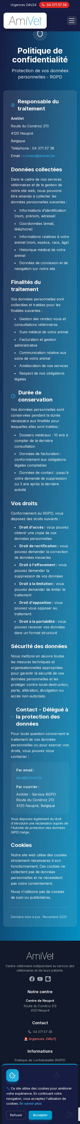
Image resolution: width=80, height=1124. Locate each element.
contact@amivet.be (39, 156)
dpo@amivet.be (29, 777)
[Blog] (48, 979)
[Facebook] (32, 979)
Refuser (16, 1115)
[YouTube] (40, 979)
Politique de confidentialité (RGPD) (40, 1060)
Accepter (40, 1115)
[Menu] (71, 20)
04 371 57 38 (57, 5)
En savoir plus (31, 1103)
